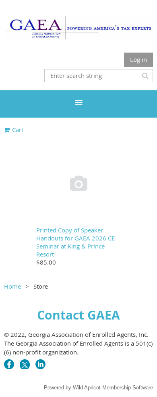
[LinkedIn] (40, 364)
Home (12, 286)
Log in (138, 59)
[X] (25, 364)
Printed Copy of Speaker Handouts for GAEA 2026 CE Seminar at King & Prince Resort (75, 242)
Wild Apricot (87, 388)
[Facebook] (9, 364)
